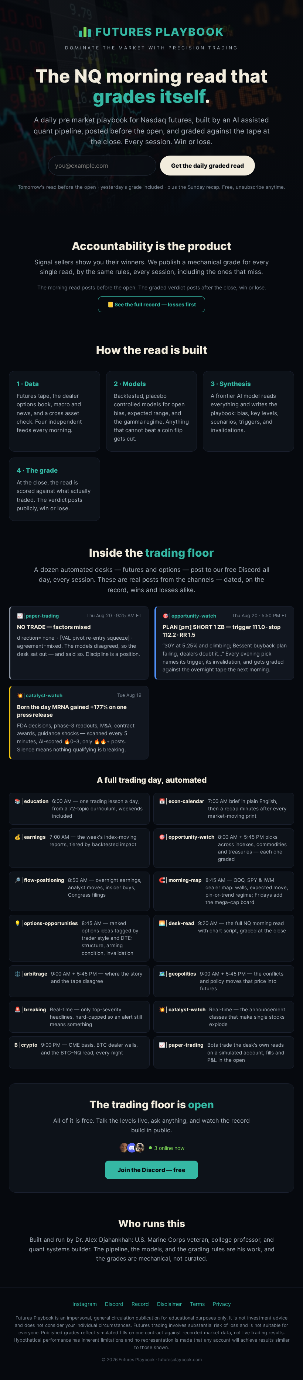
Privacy (222, 1304)
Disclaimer (169, 1304)
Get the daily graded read (207, 165)
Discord (114, 1304)
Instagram (84, 1304)
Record (140, 1304)
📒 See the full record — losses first (151, 304)
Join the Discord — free (151, 1170)
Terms (197, 1304)
